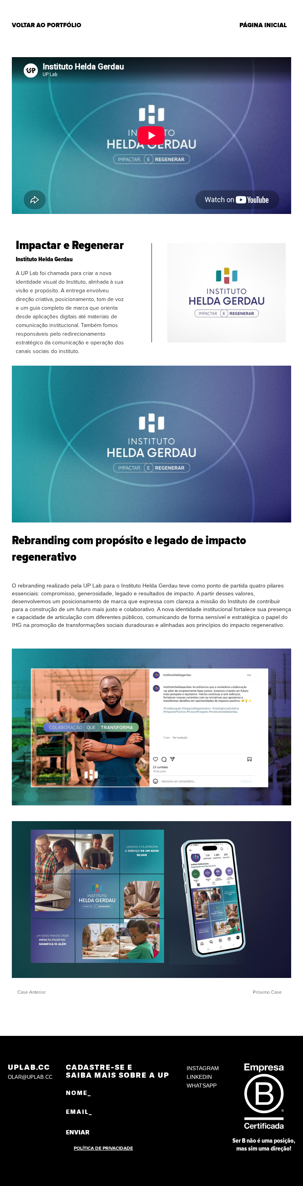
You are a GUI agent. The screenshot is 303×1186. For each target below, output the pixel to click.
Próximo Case (267, 992)
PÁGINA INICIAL (263, 25)
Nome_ (78, 1093)
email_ (79, 1111)
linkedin (199, 1077)
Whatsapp (202, 1085)
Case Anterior (31, 992)
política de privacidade (103, 1148)
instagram (203, 1068)
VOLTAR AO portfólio (46, 25)
